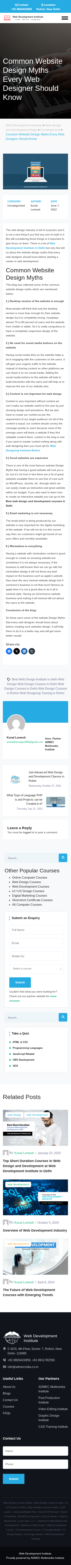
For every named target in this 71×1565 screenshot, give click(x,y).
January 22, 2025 (49, 1153)
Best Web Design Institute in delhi (34, 679)
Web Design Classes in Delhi (37, 684)
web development (37, 1114)
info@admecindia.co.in (23, 1366)
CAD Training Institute (53, 1426)
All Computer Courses (27, 904)
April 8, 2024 (46, 1282)
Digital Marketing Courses (29, 895)
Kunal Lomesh (35, 207)
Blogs (7, 1393)
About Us (9, 1386)
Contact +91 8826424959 (21, 7)
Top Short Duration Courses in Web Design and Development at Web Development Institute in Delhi (31, 1166)
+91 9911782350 (43, 1360)
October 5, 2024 (48, 1222)
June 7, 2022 (55, 207)
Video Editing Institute (53, 1409)
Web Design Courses (26, 882)
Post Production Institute (49, 1400)
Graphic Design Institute (48, 1418)
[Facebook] (9, 651)
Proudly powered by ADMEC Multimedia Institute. (35, 1557)
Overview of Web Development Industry (35, 1230)
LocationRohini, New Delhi (48, 7)
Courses (8, 1406)
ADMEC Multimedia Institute (51, 1389)
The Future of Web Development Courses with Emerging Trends (29, 1292)
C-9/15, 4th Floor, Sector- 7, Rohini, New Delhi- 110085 (35, 1351)
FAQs (6, 1413)
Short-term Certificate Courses (32, 900)
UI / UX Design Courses (28, 891)
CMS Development (23, 1059)
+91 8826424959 (19, 1360)
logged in (28, 832)
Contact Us (10, 1400)
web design (14, 1114)
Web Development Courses (30, 886)
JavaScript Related (23, 1054)
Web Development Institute (35, 1553)
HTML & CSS (20, 1042)
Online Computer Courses (29, 877)
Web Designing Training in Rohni (42, 693)
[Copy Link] (32, 651)
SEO (15, 1065)
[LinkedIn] (24, 651)
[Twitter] (16, 651)
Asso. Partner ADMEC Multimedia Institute (53, 744)
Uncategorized (16, 205)
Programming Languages (28, 1048)
